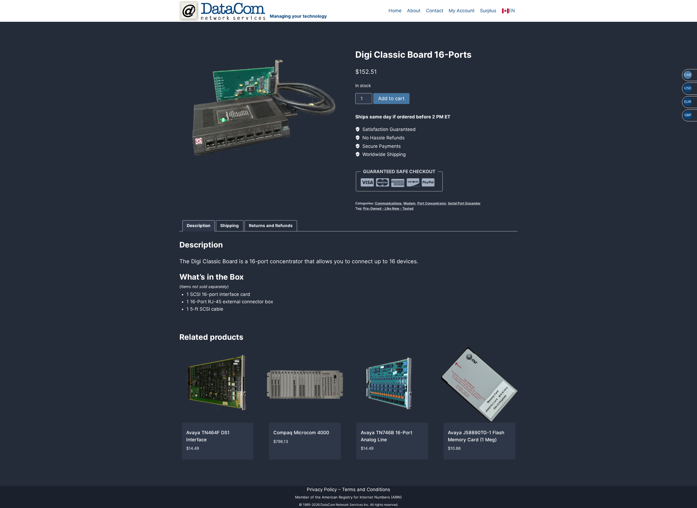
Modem (409, 203)
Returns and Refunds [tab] (271, 225)
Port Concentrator (431, 203)
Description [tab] (198, 225)
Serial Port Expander (464, 203)
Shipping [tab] (229, 225)
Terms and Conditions (366, 489)
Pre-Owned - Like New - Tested (388, 208)
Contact (434, 10)
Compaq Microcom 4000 (301, 432)
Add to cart (391, 98)
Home (395, 10)
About (413, 10)
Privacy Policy (322, 489)
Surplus (488, 10)
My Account (462, 10)
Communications (388, 203)
